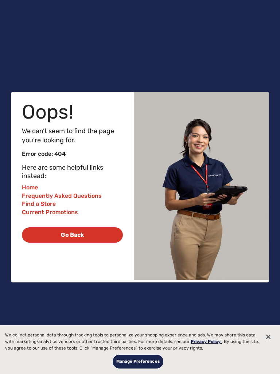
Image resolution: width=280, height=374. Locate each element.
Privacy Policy (206, 341)
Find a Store (39, 203)
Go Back (72, 234)
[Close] (268, 337)
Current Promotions (50, 212)
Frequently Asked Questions (62, 195)
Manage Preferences (138, 361)
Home (30, 187)
